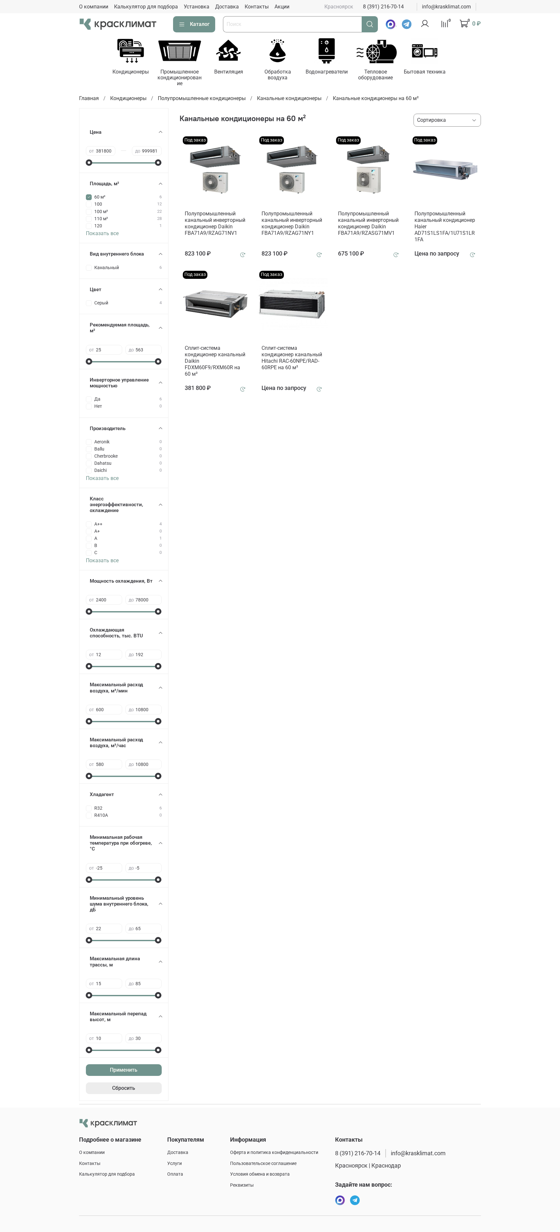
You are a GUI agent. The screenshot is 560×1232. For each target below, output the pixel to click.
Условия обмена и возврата (260, 1174)
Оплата (175, 1174)
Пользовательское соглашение (263, 1163)
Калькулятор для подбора (146, 7)
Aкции (281, 7)
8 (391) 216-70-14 (383, 7)
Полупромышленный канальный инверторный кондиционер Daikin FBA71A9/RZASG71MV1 (368, 223)
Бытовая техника (425, 72)
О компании (93, 7)
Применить (123, 1070)
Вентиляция (228, 72)
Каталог (200, 24)
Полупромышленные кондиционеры (202, 98)
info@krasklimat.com (446, 7)
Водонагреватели (327, 72)
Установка (196, 7)
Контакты (257, 7)
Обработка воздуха (277, 75)
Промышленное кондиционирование (180, 77)
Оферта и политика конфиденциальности (274, 1152)
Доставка (227, 7)
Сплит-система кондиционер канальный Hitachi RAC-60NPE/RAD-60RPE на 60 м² (292, 358)
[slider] (89, 162)
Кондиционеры (130, 72)
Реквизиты (242, 1185)
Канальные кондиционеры (289, 98)
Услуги (174, 1163)
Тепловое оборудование (375, 75)
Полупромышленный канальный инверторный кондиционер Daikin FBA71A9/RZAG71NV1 (215, 223)
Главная (89, 98)
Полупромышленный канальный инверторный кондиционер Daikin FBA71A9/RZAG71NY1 (292, 223)
